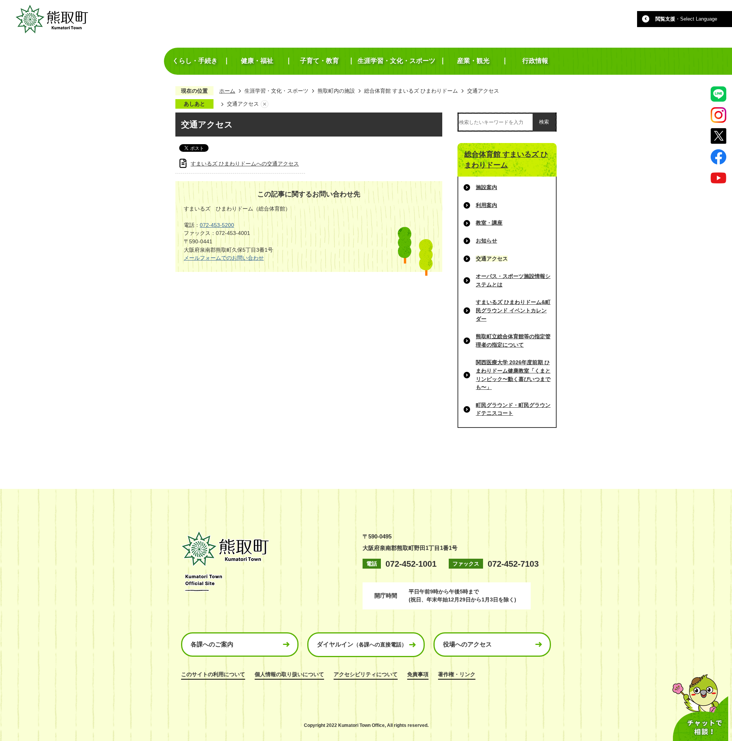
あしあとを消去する (264, 104)
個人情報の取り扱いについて (289, 674)
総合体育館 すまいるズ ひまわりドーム (411, 91)
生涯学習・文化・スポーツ (276, 91)
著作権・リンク (456, 674)
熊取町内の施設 (336, 91)
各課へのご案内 (212, 644)
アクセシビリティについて (366, 674)
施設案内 (486, 187)
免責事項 (418, 674)
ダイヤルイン (362, 644)
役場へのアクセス (467, 644)
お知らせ (486, 241)
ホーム (227, 91)
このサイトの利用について (213, 674)
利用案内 (486, 205)
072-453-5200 (217, 225)
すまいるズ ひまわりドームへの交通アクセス (245, 164)
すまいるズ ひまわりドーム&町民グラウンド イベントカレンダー (513, 310)
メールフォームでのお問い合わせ (224, 258)
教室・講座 (489, 223)
